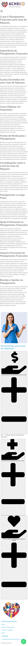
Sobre (3, 633)
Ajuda (3, 624)
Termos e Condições (7, 630)
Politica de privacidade (8, 627)
